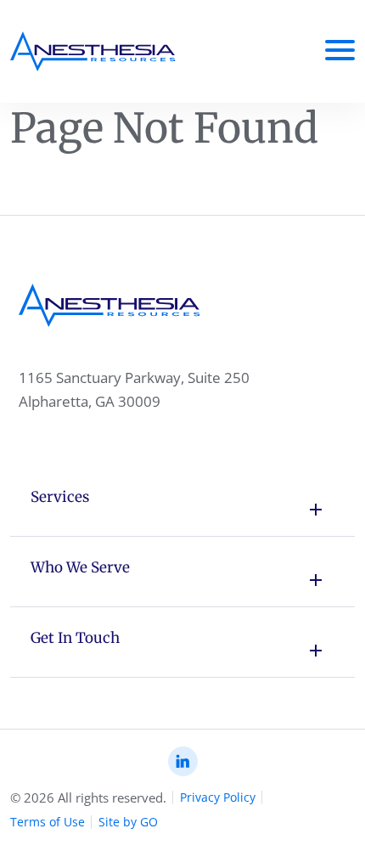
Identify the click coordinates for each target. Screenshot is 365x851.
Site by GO (128, 822)
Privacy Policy (218, 797)
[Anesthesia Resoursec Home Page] (93, 51)
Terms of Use (47, 822)
